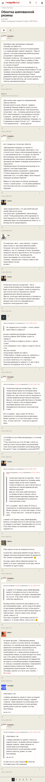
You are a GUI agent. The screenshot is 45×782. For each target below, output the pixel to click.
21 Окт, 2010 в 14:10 (34, 384)
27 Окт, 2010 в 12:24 (34, 732)
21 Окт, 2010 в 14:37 (31, 469)
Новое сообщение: (8, 21)
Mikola (9, 541)
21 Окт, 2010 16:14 (6, 536)
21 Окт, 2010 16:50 (6, 573)
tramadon (19, 21)
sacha (17, 384)
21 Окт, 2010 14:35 (6, 372)
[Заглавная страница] (12, 1)
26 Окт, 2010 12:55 (6, 681)
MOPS (9, 632)
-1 (8, 316)
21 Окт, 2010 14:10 (6, 311)
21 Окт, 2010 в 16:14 (34, 585)
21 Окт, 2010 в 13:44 (31, 323)
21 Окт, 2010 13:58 (6, 196)
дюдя (17, 732)
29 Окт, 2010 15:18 (6, 772)
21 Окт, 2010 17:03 (6, 628)
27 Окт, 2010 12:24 (6, 720)
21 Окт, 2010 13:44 (6, 89)
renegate (10, 685)
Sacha (9, 201)
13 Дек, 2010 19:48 (30, 21)
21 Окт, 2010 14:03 (6, 230)
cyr (8, 235)
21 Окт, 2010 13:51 (6, 131)
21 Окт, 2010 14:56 (6, 457)
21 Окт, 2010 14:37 (6, 431)
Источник (7, 673)
